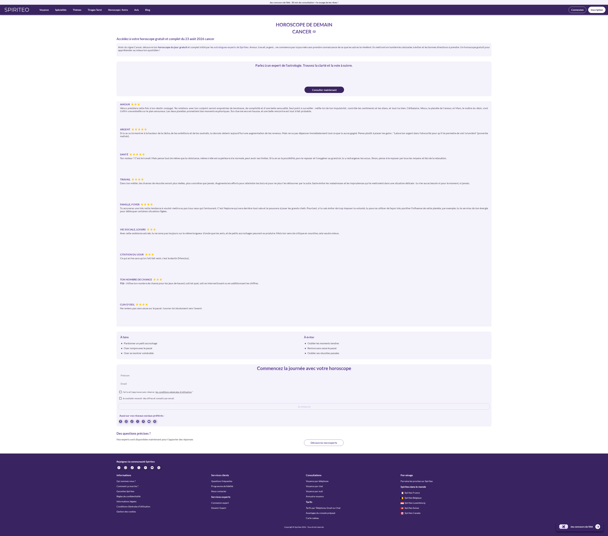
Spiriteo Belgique (413, 497)
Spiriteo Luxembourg (415, 502)
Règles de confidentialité (128, 496)
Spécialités (60, 9)
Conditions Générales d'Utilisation (133, 506)
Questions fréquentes (221, 481)
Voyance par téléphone (317, 481)
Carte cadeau (312, 518)
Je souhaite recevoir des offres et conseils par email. (148, 398)
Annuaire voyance (315, 496)
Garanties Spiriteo (125, 491)
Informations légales (126, 501)
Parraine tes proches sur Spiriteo (417, 481)
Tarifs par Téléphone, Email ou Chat (323, 508)
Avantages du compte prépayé (320, 513)
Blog (147, 9)
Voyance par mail (314, 491)
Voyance (44, 9)
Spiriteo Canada (412, 513)
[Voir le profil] (289, 76)
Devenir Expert (218, 508)
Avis (136, 9)
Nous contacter (218, 491)
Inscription (597, 9)
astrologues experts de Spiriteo (231, 47)
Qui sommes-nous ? (126, 481)
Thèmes (77, 9)
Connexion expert (220, 502)
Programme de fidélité (222, 486)
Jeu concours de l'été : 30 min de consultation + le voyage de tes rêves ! (304, 2)
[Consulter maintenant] (284, 90)
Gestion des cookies (126, 511)
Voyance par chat (314, 486)
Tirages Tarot (95, 9)
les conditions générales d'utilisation (173, 392)
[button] (17, 10)
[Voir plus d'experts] (284, 445)
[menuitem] (154, 421)
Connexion (577, 9)
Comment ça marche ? (127, 486)
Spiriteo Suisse (412, 508)
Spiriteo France (412, 492)
